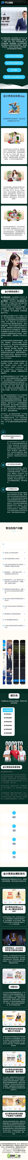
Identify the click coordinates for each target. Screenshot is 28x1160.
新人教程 (14, 70)
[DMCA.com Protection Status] (14, 1155)
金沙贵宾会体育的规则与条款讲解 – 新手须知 (14, 1071)
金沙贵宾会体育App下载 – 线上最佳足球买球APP (14, 909)
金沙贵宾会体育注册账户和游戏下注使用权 (14, 1115)
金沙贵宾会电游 (8, 729)
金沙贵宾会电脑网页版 (14, 63)
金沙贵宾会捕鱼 (8, 733)
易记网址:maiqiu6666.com (14, 77)
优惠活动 (14, 987)
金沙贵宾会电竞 (8, 721)
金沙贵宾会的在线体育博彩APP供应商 (14, 1030)
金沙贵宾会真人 (8, 714)
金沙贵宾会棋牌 (8, 718)
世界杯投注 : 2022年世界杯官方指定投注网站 (14, 949)
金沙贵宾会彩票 (8, 725)
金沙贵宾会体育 (8, 710)
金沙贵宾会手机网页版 (14, 56)
